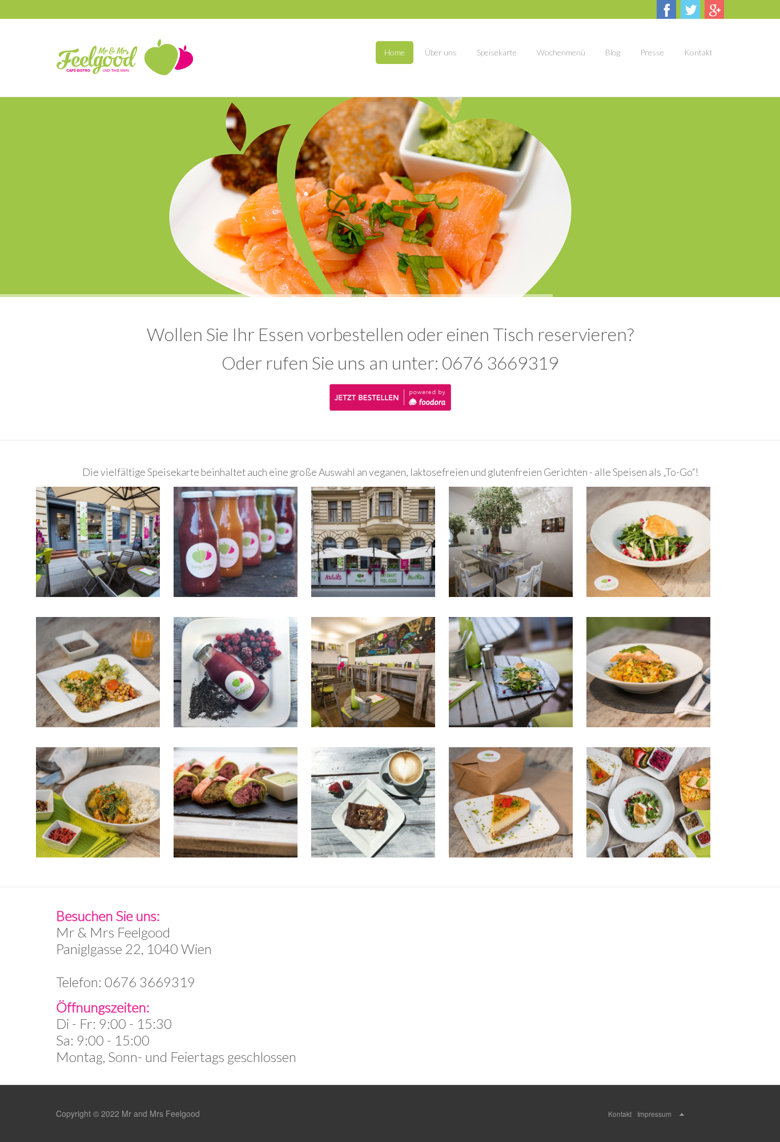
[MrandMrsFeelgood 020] (242, 802)
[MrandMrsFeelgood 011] (517, 672)
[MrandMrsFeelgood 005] (655, 542)
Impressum (654, 1114)
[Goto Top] (682, 1113)
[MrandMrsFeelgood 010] (380, 672)
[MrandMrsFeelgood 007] (242, 672)
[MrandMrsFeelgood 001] (105, 542)
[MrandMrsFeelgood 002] (380, 542)
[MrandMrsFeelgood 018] (105, 802)
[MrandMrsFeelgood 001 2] (242, 542)
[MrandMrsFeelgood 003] (517, 542)
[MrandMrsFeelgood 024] (517, 802)
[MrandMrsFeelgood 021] (380, 802)
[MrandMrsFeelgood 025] (655, 802)
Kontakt (620, 1114)
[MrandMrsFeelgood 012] (655, 672)
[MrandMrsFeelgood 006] (105, 672)
